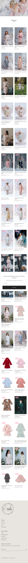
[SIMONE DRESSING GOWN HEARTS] (7, 137)
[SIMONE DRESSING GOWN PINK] (21, 36)
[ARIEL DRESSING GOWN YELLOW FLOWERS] (7, 111)
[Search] (23, 5)
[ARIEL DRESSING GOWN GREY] (7, 62)
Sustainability (3, 526)
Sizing (2, 532)
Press (2, 525)
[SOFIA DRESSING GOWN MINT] (21, 137)
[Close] (26, 273)
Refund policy (3, 539)
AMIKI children (6, 557)
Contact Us (3, 523)
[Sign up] (26, 549)
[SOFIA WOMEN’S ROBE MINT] (21, 86)
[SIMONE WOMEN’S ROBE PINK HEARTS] (7, 86)
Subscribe (14, 287)
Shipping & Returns (4, 534)
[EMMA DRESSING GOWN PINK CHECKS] (7, 36)
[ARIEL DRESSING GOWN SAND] (21, 62)
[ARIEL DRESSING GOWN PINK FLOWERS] (21, 111)
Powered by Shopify (12, 557)
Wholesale (3, 536)
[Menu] (2, 4)
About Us (3, 521)
